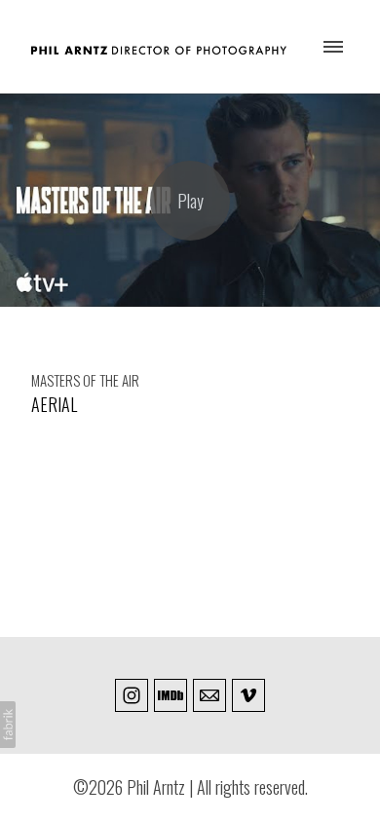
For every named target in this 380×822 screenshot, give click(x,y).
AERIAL (54, 404)
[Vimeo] (248, 695)
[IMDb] (170, 695)
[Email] (209, 695)
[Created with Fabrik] (8, 724)
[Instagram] (131, 695)
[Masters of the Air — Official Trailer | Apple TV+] (190, 200)
